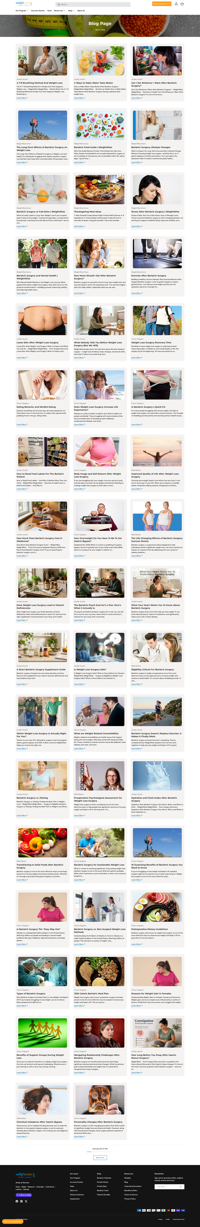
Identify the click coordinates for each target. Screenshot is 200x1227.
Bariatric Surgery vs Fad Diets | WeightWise (41, 211)
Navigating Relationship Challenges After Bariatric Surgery (97, 1056)
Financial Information (132, 1186)
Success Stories (38, 11)
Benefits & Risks (130, 1190)
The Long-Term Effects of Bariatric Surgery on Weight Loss (42, 148)
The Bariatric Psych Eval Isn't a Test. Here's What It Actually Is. (97, 606)
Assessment (75, 1199)
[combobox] (92, 4)
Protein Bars (102, 1186)
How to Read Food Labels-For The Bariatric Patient (40, 475)
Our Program (21, 11)
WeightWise (23, 1219)
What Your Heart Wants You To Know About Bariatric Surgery (155, 606)
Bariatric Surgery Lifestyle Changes (150, 147)
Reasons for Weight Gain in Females (151, 993)
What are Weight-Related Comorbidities (96, 733)
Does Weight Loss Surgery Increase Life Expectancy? (96, 408)
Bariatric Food (102, 1190)
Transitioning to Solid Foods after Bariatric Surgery (40, 866)
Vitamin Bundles (103, 1195)
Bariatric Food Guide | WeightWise (93, 147)
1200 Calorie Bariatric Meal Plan (91, 993)
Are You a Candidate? (12, 1221)
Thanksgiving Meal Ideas (87, 211)
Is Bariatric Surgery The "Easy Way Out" (38, 929)
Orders (160, 1219)
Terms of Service (131, 1195)
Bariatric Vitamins (104, 1178)
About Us (81, 11)
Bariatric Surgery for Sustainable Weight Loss (99, 865)
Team (49, 11)
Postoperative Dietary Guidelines (149, 929)
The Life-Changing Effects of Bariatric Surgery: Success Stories (157, 539)
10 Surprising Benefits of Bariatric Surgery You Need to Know (157, 866)
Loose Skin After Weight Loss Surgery (37, 342)
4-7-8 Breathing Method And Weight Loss (39, 83)
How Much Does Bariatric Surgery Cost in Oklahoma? (39, 539)
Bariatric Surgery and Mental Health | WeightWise (37, 277)
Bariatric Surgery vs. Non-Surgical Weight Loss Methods (100, 930)
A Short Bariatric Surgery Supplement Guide (41, 669)
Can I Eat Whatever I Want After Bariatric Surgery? (154, 84)
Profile (168, 1219)
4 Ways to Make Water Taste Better (93, 83)
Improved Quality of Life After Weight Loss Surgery (155, 475)
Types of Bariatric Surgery (31, 993)
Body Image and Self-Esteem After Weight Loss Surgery (97, 475)
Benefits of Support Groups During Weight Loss (40, 1056)
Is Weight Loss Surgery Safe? (90, 669)
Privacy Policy (130, 1199)
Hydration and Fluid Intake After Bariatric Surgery (154, 799)
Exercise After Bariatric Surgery (148, 275)
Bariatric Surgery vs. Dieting (32, 798)
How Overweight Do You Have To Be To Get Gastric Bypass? (98, 539)
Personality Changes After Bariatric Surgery (98, 1122)
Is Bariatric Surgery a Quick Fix (148, 407)
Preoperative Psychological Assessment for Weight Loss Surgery (98, 799)
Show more (100, 1158)
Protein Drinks (102, 1182)
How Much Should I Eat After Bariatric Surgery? (95, 277)
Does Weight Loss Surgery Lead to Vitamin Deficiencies (40, 606)
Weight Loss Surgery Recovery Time (151, 342)
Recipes (127, 1178)
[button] (182, 3)
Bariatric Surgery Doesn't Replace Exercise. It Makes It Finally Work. (156, 735)
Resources (58, 11)
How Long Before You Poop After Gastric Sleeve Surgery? (153, 1056)
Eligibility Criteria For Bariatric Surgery (152, 669)
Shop (70, 11)
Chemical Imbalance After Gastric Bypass (39, 1122)
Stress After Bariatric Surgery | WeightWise (155, 211)
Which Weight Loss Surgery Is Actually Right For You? (41, 735)
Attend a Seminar (77, 1195)
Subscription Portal (178, 1219)
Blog (126, 1182)
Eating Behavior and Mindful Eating (36, 407)
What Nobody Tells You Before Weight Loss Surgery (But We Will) (98, 344)
